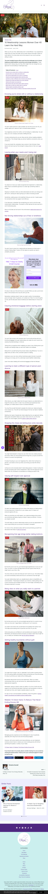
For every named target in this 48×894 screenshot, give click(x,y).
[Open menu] (41, 5)
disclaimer (31, 885)
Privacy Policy (24, 869)
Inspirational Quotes (24, 856)
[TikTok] (28, 827)
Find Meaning (24, 854)
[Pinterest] (25, 827)
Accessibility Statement (24, 875)
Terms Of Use (24, 871)
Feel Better (24, 852)
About (24, 865)
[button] (2, 15)
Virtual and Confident (27, 889)
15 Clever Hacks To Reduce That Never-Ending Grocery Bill (19, 747)
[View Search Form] (44, 5)
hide (17, 70)
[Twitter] (19, 827)
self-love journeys (21, 529)
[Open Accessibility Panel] (3, 448)
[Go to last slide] (3, 800)
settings (34, 892)
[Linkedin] (31, 827)
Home (24, 861)
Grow (24, 850)
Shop (24, 858)
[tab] (21, 816)
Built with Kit (34, 285)
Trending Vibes (8, 39)
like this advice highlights (28, 635)
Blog (24, 863)
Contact (24, 867)
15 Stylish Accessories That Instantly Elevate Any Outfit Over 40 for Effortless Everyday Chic (36, 772)
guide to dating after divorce (29, 418)
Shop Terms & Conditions (24, 877)
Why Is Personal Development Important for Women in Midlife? (11, 805)
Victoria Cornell (9, 48)
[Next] (45, 800)
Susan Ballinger (8, 810)
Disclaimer (24, 873)
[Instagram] (22, 827)
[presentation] (12, 793)
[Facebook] (16, 827)
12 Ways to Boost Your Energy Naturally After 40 (13, 771)
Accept (40, 892)
